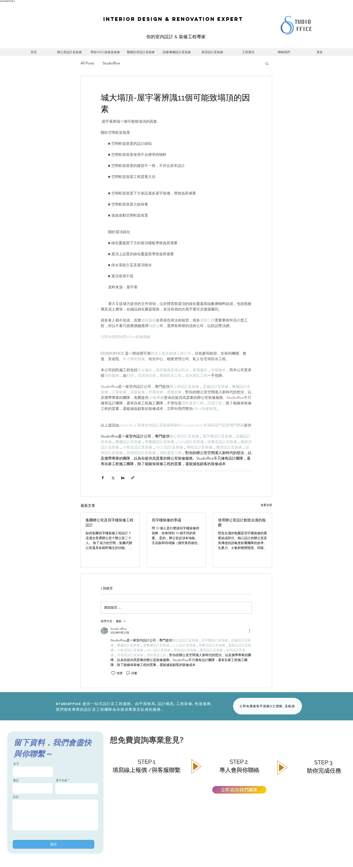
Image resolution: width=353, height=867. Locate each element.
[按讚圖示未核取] (113, 673)
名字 (16, 763)
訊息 (16, 796)
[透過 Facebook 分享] (103, 478)
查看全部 (266, 505)
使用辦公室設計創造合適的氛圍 (242, 522)
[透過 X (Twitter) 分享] (113, 478)
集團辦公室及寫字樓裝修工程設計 (109, 522)
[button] (267, 63)
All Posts (87, 63)
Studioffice (111, 63)
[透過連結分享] (133, 478)
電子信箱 (61, 780)
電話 (16, 780)
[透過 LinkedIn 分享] (123, 478)
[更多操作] (249, 630)
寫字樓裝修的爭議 (166, 520)
